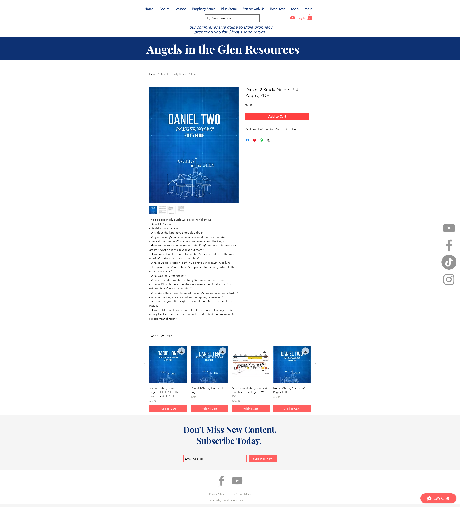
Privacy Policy (216, 494)
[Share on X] (268, 140)
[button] (309, 17)
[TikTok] (448, 262)
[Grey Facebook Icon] (448, 245)
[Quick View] (168, 364)
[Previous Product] (144, 364)
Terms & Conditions (240, 494)
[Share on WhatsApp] (261, 140)
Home (153, 74)
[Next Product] (316, 364)
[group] (230, 379)
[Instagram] (448, 279)
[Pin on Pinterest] (254, 140)
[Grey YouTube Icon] (448, 228)
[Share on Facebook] (247, 140)
